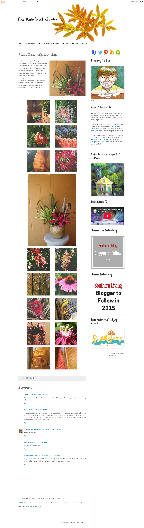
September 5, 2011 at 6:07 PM (38, 410)
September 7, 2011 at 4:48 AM (51, 430)
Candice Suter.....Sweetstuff (32, 430)
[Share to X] (29, 378)
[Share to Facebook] (31, 378)
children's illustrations (33, 43)
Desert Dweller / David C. (32, 456)
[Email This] (25, 378)
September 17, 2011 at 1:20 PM (50, 456)
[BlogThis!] (27, 378)
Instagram (94, 142)
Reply (25, 403)
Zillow (107, 140)
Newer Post (22, 502)
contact (84, 43)
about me (74, 43)
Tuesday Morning (96, 140)
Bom (25, 443)
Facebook (104, 142)
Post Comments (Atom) (34, 506)
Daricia (26, 410)
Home (53, 502)
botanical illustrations (51, 43)
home (20, 43)
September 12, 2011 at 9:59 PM (37, 443)
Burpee (120, 137)
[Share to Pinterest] (33, 378)
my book (65, 43)
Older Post (82, 502)
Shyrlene (26, 395)
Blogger (80, 522)
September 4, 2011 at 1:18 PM (39, 395)
